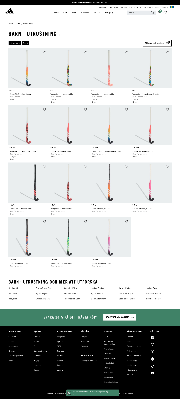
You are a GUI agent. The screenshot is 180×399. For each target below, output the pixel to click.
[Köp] (9, 11)
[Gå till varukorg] (171, 12)
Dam (65, 13)
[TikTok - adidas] (161, 366)
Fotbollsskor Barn (72, 299)
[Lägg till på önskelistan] (44, 52)
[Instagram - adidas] (161, 345)
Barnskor (12, 294)
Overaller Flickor (154, 294)
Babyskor (12, 299)
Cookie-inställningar (55, 393)
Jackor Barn (151, 288)
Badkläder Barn (98, 299)
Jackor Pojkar (125, 288)
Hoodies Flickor (153, 299)
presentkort (138, 7)
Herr (56, 13)
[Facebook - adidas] (161, 338)
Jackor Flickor (97, 288)
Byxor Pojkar (42, 294)
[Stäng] (69, 393)
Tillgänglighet (127, 393)
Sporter (96, 13)
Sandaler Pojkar (71, 294)
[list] (75, 43)
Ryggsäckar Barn (44, 288)
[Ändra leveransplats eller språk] (172, 7)
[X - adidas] (161, 352)
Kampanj (109, 13)
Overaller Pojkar (126, 294)
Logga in (165, 7)
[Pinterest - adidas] (161, 359)
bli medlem (148, 7)
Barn (74, 13)
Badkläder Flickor (127, 299)
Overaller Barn (43, 299)
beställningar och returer (123, 7)
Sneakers (85, 13)
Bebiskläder (14, 288)
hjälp (110, 7)
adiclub (157, 7)
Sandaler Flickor (71, 288)
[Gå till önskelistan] (165, 12)
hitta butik (102, 7)
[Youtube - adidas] (161, 373)
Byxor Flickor (97, 294)
